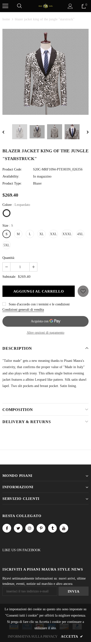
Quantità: (8, 258)
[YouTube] (63, 528)
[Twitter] (18, 528)
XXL (53, 234)
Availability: (10, 176)
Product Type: (12, 183)
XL (41, 234)
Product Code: (12, 169)
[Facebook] (6, 528)
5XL (6, 245)
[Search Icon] (19, 6)
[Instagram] (29, 528)
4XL (80, 234)
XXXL (67, 234)
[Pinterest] (41, 528)
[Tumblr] (52, 528)
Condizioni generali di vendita (23, 309)
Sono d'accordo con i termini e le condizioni (39, 304)
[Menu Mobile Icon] (5, 6)
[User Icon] (70, 6)
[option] (45, 72)
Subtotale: (9, 276)
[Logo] (45, 6)
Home (6, 19)
